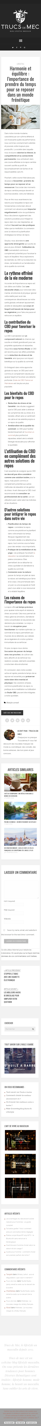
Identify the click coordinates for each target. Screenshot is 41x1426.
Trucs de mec (11, 1281)
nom (9, 901)
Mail (9, 910)
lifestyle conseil (12, 703)
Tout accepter (9, 1423)
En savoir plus (31, 1423)
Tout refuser (20, 1423)
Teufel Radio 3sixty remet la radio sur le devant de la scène (20, 1284)
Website (7, 919)
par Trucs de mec (16, 713)
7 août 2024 (8, 824)
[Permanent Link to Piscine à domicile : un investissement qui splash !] (20, 819)
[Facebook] (17, 47)
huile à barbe (26, 1092)
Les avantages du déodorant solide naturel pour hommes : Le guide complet (20, 1222)
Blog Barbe (25, 1109)
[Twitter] (13, 47)
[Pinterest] (21, 47)
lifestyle (20, 63)
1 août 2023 (6, 713)
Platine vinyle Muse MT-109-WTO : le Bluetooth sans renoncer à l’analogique (20, 1238)
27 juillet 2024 (9, 798)
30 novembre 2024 (10, 852)
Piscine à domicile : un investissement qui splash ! (20, 822)
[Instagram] (24, 47)
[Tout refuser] (38, 1417)
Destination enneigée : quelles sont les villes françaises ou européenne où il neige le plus (19, 849)
